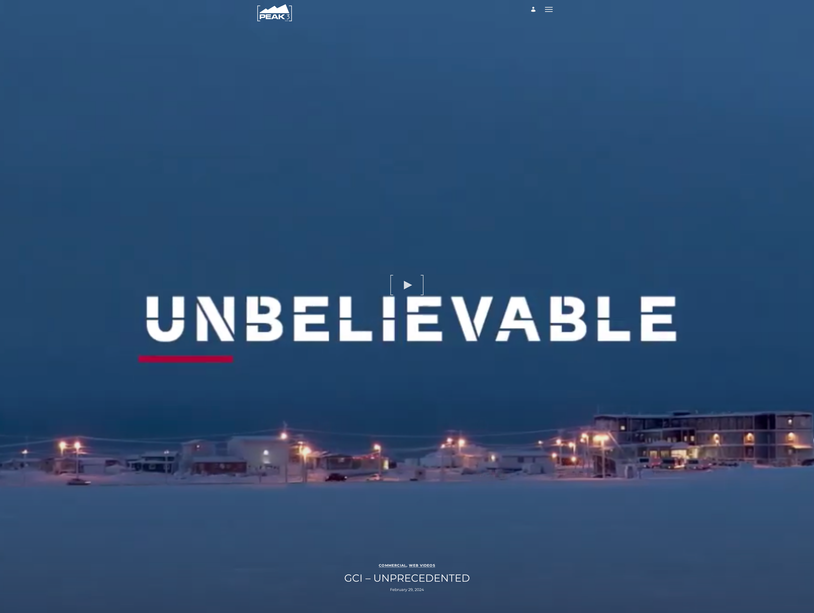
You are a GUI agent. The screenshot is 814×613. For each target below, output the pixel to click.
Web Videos (422, 565)
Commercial (392, 565)
